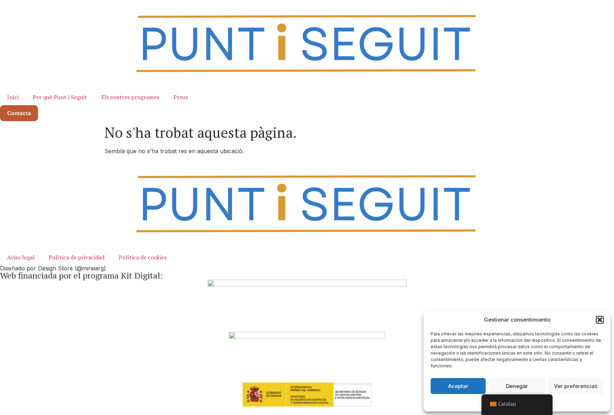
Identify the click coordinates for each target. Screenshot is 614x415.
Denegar (517, 386)
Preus (180, 97)
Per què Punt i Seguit (60, 97)
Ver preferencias (575, 386)
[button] (599, 319)
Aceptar (458, 386)
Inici (12, 97)
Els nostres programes (130, 97)
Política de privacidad (76, 257)
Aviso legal (20, 257)
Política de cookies (143, 257)
